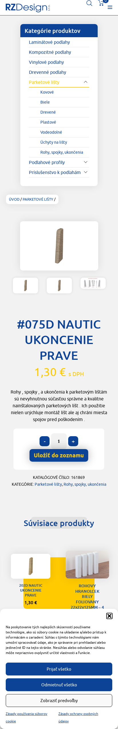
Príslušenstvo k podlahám (55, 172)
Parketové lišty (44, 82)
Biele (45, 102)
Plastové (48, 122)
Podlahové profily (47, 162)
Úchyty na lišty (53, 142)
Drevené (48, 112)
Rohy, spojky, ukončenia (61, 152)
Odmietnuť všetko (59, 684)
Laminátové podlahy (49, 42)
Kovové (47, 92)
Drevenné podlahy (47, 72)
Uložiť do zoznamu (31, 569)
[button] (109, 616)
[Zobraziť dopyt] (101, 4)
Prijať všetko (59, 669)
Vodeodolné (51, 132)
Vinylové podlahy (46, 62)
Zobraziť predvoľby (59, 700)
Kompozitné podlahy (50, 52)
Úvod (14, 199)
